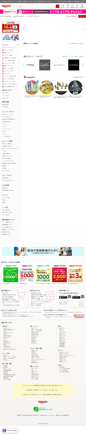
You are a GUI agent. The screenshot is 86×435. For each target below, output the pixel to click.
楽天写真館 (61, 358)
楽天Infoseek (34, 369)
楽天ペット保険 (7, 394)
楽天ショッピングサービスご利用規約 (10, 301)
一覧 (18, 44)
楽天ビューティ (63, 350)
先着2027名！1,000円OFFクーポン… (77, 138)
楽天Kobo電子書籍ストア (9, 344)
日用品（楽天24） (6, 153)
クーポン (4, 151)
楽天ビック (6, 349)
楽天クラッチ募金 (63, 302)
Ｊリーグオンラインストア (10, 362)
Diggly (3, 202)
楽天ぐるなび (62, 353)
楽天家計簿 (61, 361)
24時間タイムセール (7, 146)
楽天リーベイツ (7, 358)
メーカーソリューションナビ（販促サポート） (41, 301)
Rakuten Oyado (35, 349)
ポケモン (4, 131)
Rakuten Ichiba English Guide (9, 294)
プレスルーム (51, 430)
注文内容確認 (6, 305)
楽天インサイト (63, 374)
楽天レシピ (61, 352)
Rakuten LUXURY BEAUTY (8, 119)
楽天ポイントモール (64, 368)
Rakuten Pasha (63, 371)
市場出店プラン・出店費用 (37, 296)
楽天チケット (34, 387)
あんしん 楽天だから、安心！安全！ (79, 316)
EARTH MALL (5, 178)
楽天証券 (6, 382)
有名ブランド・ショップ (7, 114)
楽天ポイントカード (64, 367)
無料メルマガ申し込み (7, 298)
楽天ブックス (7, 343)
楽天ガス (61, 344)
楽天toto (33, 353)
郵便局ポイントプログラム (8, 229)
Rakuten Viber (34, 377)
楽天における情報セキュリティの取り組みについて (55, 310)
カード (35, 1)
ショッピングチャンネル (7, 160)
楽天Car (61, 355)
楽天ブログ (34, 375)
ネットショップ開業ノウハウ (37, 300)
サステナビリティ (63, 304)
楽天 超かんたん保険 (8, 391)
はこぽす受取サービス (7, 227)
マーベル (4, 126)
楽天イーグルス (35, 392)
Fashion (25, 1)
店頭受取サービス (6, 232)
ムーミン (4, 133)
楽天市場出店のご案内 (36, 293)
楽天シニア (61, 349)
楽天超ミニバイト (63, 376)
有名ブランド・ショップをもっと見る (73, 102)
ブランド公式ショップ (7, 116)
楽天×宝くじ (34, 355)
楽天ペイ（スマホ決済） (9, 373)
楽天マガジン (34, 386)
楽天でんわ (34, 368)
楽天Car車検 (62, 356)
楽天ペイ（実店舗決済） (36, 305)
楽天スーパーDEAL (6, 143)
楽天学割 (4, 168)
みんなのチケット (35, 390)
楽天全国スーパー (8, 356)
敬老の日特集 (5, 104)
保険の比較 (6, 392)
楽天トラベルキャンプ (36, 346)
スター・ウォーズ (6, 129)
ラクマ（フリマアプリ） (7, 180)
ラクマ (5, 353)
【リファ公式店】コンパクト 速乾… (38, 138)
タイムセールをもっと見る (76, 149)
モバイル (4, 1)
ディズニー (4, 124)
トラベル (30, 1)
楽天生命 (6, 388)
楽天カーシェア (35, 350)
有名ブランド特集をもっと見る (74, 174)
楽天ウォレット (7, 383)
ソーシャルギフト (6, 214)
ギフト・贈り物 (5, 210)
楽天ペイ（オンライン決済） (10, 371)
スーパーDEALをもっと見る (75, 43)
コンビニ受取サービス (7, 222)
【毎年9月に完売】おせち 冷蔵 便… (67, 138)
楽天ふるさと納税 (6, 158)
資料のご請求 (43, 294)
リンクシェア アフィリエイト (38, 374)
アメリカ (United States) (65, 383)
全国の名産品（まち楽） (7, 190)
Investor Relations (34, 430)
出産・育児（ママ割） (7, 212)
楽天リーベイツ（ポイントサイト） (10, 148)
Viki (32, 384)
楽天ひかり (34, 366)
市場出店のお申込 (35, 294)
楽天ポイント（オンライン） (37, 303)
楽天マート (6, 355)
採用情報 (58, 430)
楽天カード (6, 370)
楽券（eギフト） (6, 170)
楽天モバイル (34, 365)
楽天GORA (33, 352)
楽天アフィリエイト (36, 372)
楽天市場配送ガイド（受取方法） (9, 300)
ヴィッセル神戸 (35, 393)
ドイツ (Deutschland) (64, 386)
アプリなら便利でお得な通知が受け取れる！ (69, 293)
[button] (68, 6)
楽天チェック (62, 373)
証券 (40, 1)
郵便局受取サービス (6, 224)
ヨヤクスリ (61, 346)
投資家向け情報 (25, 430)
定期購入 (4, 165)
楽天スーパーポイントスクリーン (67, 370)
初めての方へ (5, 293)
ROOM (3, 200)
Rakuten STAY (34, 347)
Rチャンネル (34, 383)
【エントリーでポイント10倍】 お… (48, 138)
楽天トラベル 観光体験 (36, 344)
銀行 (43, 1)
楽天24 (5, 346)
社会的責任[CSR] (43, 430)
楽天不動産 (61, 359)
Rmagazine (5, 187)
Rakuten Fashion (6, 121)
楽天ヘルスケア (63, 347)
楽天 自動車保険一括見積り (10, 389)
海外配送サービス (6, 234)
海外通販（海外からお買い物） (9, 163)
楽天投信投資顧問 (8, 385)
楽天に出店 (76, 1)
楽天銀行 (6, 380)
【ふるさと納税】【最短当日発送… (57, 138)
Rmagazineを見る (78, 196)
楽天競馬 (33, 356)
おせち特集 (4, 107)
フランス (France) (63, 385)
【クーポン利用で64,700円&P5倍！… (28, 138)
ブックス (48, 1)
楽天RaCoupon (7, 361)
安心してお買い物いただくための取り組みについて (55, 314)
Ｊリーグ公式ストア (6, 136)
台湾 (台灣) (61, 382)
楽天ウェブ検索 (35, 371)
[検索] (57, 6)
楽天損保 (6, 386)
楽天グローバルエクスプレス (10, 364)
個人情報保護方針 (65, 430)
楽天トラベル (34, 343)
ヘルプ (82, 1)
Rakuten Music (34, 389)
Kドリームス (34, 358)
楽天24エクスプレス (7, 156)
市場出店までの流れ (35, 298)
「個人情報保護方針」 (23, 316)
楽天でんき (61, 343)
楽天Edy (5, 374)
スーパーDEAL (18, 1)
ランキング (10, 1)
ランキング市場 (5, 197)
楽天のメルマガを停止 (15, 305)
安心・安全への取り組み (7, 296)
